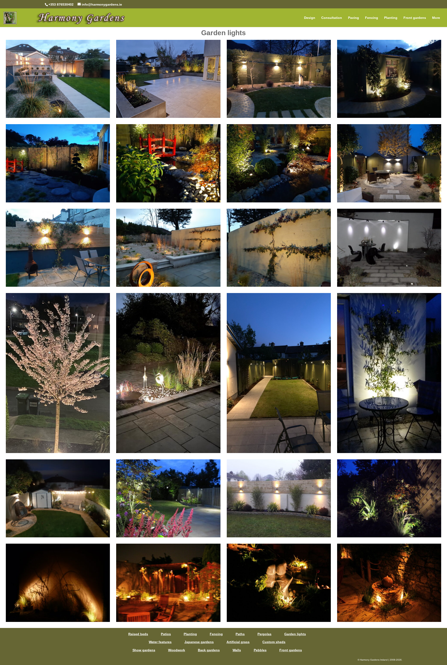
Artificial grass (238, 642)
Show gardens (143, 650)
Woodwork (176, 650)
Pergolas (264, 634)
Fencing (371, 18)
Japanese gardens (199, 642)
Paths (240, 634)
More (436, 18)
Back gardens (209, 650)
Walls (237, 650)
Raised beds (138, 634)
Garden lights (295, 634)
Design (309, 18)
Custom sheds (273, 642)
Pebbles (260, 650)
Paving (353, 18)
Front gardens (414, 18)
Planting (390, 18)
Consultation (331, 18)
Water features (160, 642)
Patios (166, 634)
